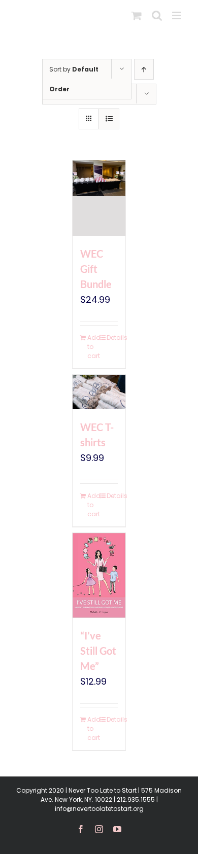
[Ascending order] (144, 69)
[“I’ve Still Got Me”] (99, 575)
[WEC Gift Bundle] (99, 198)
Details (112, 337)
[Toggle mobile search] (157, 15)
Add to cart (93, 346)
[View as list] (109, 119)
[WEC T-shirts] (99, 392)
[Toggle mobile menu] (177, 15)
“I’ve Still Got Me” (98, 650)
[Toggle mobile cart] (136, 15)
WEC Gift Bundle (96, 268)
